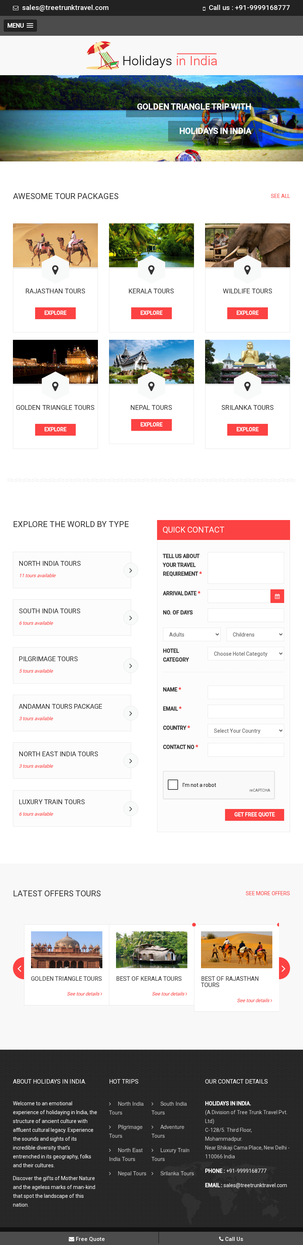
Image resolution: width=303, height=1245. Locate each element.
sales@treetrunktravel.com (65, 7)
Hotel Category (176, 655)
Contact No (180, 747)
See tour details (84, 994)
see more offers (268, 893)
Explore (55, 313)
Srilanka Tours (177, 1173)
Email (172, 709)
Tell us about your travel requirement (182, 565)
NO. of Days (178, 613)
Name (172, 690)
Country (176, 728)
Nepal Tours (132, 1173)
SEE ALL (280, 196)
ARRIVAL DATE (181, 594)
